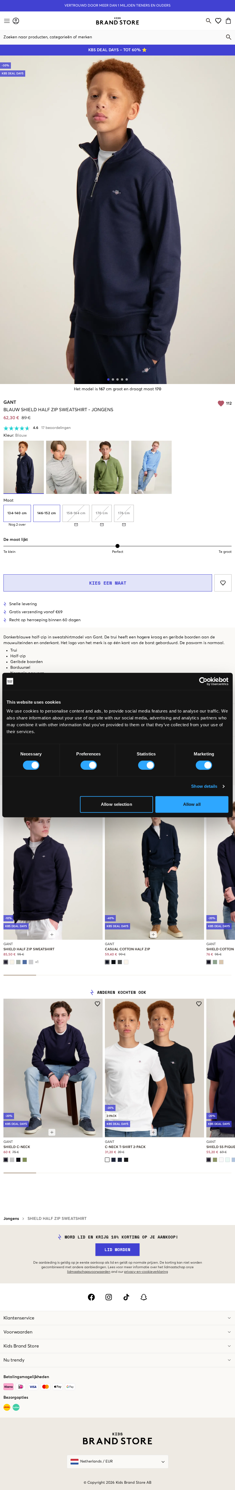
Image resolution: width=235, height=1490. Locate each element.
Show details (204, 786)
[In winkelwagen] (51, 934)
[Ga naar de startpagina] (117, 21)
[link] (117, 21)
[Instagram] (108, 1297)
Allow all (192, 804)
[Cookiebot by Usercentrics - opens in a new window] (203, 681)
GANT (9, 402)
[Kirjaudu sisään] (16, 20)
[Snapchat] (143, 1297)
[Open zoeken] (208, 20)
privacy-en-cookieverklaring (146, 1272)
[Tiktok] (126, 1297)
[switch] (89, 765)
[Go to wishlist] (218, 21)
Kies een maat (107, 582)
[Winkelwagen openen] (229, 20)
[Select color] (5, 962)
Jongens (11, 1219)
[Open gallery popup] (117, 220)
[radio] (17, 513)
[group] (117, 516)
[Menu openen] (6, 21)
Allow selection (116, 804)
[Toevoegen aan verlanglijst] (223, 582)
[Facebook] (91, 1297)
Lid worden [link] (117, 1249)
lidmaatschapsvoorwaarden (88, 1272)
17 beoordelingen (56, 428)
